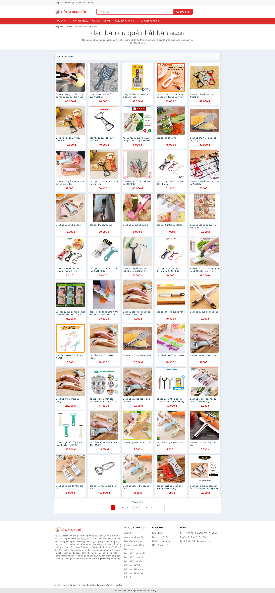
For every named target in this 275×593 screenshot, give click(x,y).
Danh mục (69, 2)
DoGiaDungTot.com (133, 590)
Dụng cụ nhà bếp (101, 21)
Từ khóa (68, 27)
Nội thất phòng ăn (150, 21)
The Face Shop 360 (86, 585)
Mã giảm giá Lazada (133, 569)
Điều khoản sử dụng (133, 541)
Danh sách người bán (134, 557)
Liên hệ (90, 2)
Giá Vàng (100, 585)
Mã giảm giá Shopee (134, 573)
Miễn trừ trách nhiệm (134, 545)
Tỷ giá (72, 585)
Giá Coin (118, 585)
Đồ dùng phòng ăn (125, 21)
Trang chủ (58, 2)
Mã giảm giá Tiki (132, 565)
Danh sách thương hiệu (135, 553)
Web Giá (110, 585)
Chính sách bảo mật (133, 537)
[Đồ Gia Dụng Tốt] (68, 530)
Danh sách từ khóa (133, 561)
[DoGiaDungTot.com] (70, 11)
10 (157, 507)
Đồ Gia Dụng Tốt (152, 590)
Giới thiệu (80, 2)
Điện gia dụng (80, 21)
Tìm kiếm (184, 11)
